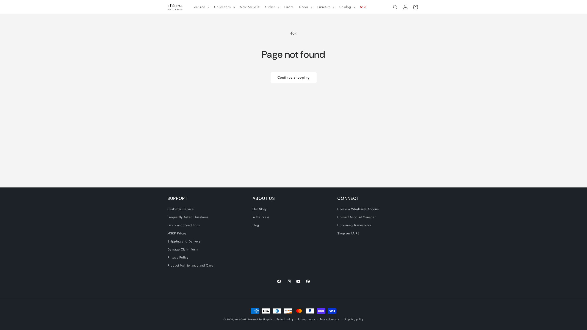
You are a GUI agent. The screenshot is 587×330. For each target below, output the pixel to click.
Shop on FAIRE (348, 233)
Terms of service (330, 319)
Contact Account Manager (356, 217)
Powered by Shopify (260, 319)
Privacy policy (306, 319)
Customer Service (180, 209)
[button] (201, 7)
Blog (255, 225)
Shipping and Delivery (184, 241)
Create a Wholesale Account (358, 209)
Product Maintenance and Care (190, 265)
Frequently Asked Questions (187, 217)
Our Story (259, 209)
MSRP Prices (176, 233)
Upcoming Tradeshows (354, 225)
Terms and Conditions (183, 225)
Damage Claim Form (182, 249)
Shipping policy (354, 319)
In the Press (260, 217)
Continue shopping (293, 77)
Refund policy (285, 319)
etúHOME (240, 319)
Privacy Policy (177, 257)
